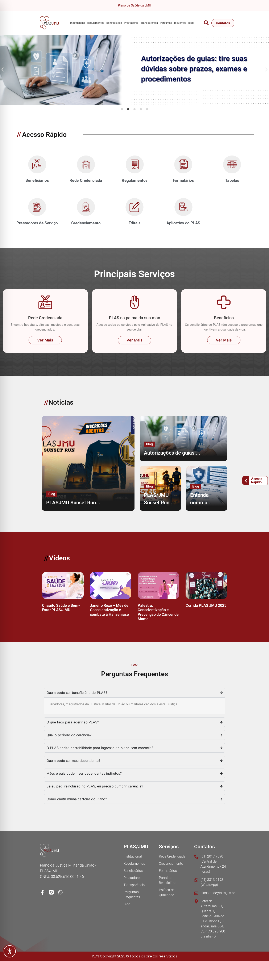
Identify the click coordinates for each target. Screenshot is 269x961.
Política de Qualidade (166, 892)
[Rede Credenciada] (86, 165)
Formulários (183, 180)
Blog (191, 22)
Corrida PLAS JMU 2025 (206, 605)
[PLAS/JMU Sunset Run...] (160, 488)
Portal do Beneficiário (167, 880)
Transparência (149, 22)
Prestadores (131, 22)
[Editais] (134, 207)
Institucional (77, 22)
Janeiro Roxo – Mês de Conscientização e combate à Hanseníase (109, 610)
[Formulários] (183, 165)
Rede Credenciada (86, 180)
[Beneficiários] (37, 165)
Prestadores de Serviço (37, 223)
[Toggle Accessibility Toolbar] (9, 951)
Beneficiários (114, 22)
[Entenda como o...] (206, 488)
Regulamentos (95, 22)
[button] (2, 69)
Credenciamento (85, 223)
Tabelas (232, 180)
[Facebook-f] (42, 892)
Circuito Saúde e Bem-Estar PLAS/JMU (61, 607)
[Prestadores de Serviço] (37, 207)
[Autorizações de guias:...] (183, 438)
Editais (135, 223)
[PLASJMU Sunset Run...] (88, 463)
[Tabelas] (232, 165)
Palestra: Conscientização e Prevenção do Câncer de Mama (158, 612)
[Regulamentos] (134, 165)
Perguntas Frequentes (173, 22)
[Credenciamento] (86, 207)
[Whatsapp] (60, 892)
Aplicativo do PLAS (183, 223)
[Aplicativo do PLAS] (183, 207)
